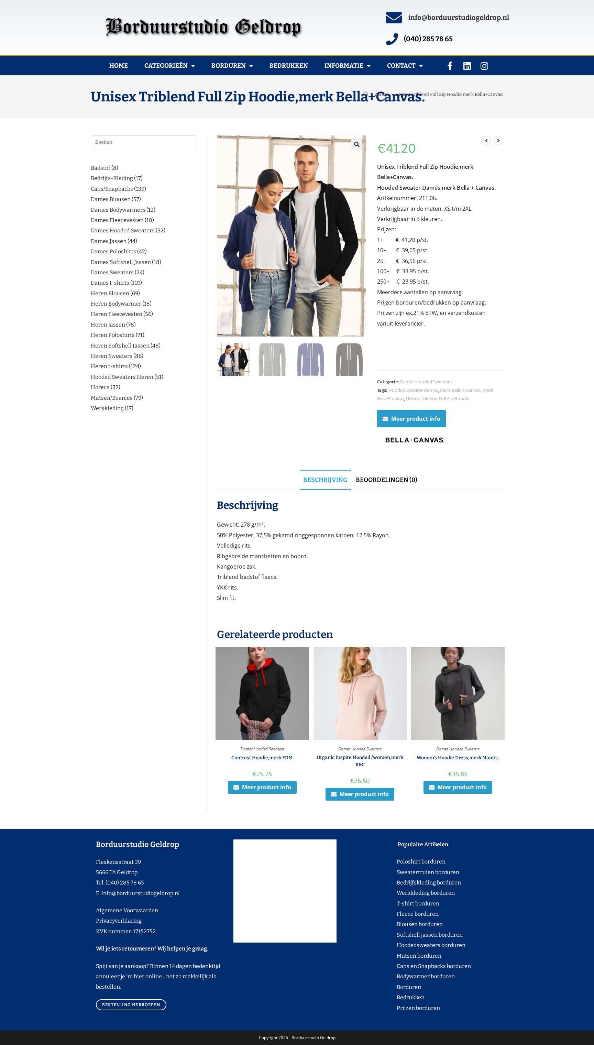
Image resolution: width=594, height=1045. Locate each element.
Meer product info (415, 418)
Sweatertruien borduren (415, 872)
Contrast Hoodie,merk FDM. (262, 758)
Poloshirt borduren (417, 861)
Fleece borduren (405, 914)
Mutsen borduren (416, 956)
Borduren (228, 65)
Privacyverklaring (119, 920)
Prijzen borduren (405, 1008)
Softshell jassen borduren (417, 935)
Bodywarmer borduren (413, 976)
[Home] (365, 94)
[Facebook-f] (450, 65)
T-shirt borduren (405, 903)
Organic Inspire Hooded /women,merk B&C (360, 761)
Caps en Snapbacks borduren (421, 966)
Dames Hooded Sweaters (426, 381)
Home (118, 65)
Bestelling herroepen (131, 1004)
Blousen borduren (407, 924)
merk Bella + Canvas (460, 390)
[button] (356, 144)
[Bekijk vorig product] (486, 140)
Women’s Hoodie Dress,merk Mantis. (458, 758)
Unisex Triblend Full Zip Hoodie (437, 398)
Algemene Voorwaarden (127, 910)
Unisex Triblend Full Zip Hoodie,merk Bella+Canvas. (449, 94)
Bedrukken (289, 65)
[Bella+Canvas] (415, 440)
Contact (401, 65)
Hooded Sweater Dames (413, 390)
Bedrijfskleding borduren (416, 882)
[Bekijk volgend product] (498, 140)
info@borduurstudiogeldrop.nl (458, 17)
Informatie (343, 65)
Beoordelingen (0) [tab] (386, 480)
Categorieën (166, 65)
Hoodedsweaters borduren (418, 945)
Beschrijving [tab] (325, 480)
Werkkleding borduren (413, 893)
